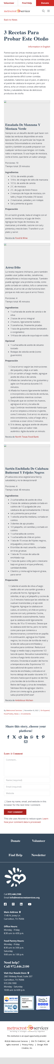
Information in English (39, 46)
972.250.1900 (10, 983)
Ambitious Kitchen (24, 700)
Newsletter (38, 855)
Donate (45, 3)
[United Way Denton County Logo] (11, 996)
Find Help (27, 3)
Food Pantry (9, 714)
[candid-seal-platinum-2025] (27, 996)
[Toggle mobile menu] (48, 11)
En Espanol (45, 710)
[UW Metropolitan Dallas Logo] (11, 1004)
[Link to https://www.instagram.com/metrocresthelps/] (14, 904)
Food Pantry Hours (13, 940)
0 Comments (26, 714)
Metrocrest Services (14, 710)
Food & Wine (21, 238)
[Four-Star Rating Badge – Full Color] (43, 996)
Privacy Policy (27, 1044)
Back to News (10, 19)
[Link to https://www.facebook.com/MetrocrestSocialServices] (6, 904)
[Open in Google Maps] (20, 912)
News (16, 714)
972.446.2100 (14, 894)
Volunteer (9, 3)
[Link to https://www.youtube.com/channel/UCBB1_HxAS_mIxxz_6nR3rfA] (30, 904)
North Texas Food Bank (27, 436)
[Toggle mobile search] (43, 11)
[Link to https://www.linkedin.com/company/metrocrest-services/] (22, 904)
